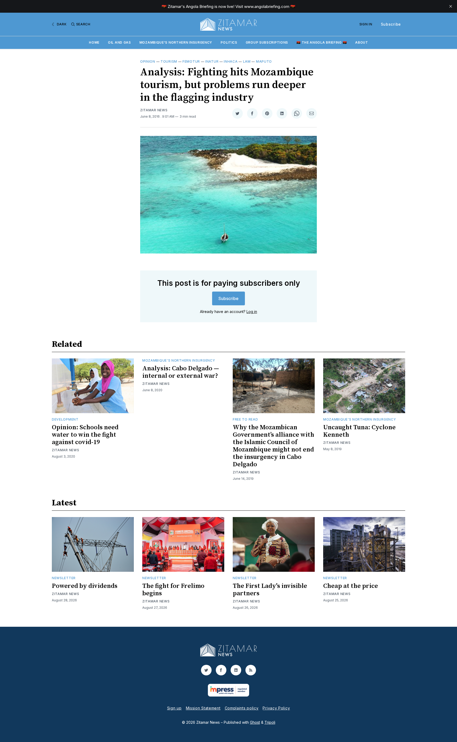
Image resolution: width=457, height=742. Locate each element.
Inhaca (230, 61)
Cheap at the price (350, 586)
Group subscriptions (267, 42)
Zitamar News (153, 110)
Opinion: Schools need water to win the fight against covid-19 (85, 434)
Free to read (245, 419)
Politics (229, 42)
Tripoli (269, 722)
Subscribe (391, 24)
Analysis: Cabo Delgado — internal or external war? (180, 372)
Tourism (169, 61)
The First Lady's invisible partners (270, 589)
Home (94, 42)
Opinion (147, 61)
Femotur (191, 61)
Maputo (264, 61)
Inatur (211, 61)
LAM (247, 61)
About (361, 42)
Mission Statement (203, 708)
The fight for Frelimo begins (173, 589)
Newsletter (64, 578)
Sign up (174, 708)
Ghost (255, 722)
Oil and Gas (119, 42)
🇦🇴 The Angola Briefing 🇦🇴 (321, 42)
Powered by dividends (84, 586)
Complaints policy (242, 708)
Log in (251, 311)
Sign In (365, 24)
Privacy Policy (276, 708)
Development (65, 419)
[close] (450, 6)
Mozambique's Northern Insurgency (175, 42)
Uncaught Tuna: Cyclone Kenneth (359, 431)
